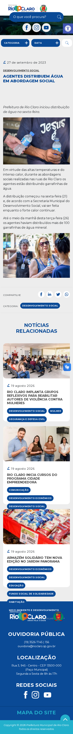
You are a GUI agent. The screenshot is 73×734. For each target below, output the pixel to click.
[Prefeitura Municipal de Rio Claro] (27, 8)
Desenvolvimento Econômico (30, 498)
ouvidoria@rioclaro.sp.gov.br (36, 646)
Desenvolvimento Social (21, 70)
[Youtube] (46, 27)
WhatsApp (66, 294)
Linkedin (49, 294)
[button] (68, 28)
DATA (38, 43)
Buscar (59, 17)
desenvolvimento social (40, 305)
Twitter (58, 294)
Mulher (55, 411)
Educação (16, 585)
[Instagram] (36, 27)
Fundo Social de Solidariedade (31, 593)
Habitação (17, 602)
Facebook (41, 294)
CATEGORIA (11, 43)
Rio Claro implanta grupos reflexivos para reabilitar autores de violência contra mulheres (34, 397)
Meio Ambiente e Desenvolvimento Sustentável (34, 611)
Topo (65, 719)
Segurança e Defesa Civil (27, 419)
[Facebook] (26, 27)
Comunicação (19, 490)
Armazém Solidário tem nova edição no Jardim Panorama (34, 559)
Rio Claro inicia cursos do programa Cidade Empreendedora (32, 478)
